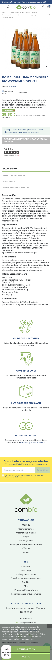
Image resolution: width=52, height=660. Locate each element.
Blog (26, 586)
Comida (26, 525)
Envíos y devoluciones (26, 574)
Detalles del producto (16, 175)
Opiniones (9, 181)
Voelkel (12, 86)
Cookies (26, 582)
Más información (10, 642)
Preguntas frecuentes (16, 187)
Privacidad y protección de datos (26, 578)
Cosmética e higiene (26, 533)
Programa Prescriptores (26, 590)
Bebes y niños (26, 540)
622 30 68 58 (26, 612)
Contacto (26, 566)
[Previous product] (48, 15)
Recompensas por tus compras (26, 594)
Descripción (10, 169)
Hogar (26, 536)
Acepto (26, 656)
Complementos (26, 529)
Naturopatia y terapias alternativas (26, 544)
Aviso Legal (26, 475)
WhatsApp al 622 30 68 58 (32, 442)
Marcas (26, 552)
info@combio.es (28, 622)
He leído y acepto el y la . (24, 476)
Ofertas (26, 548)
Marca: (5, 86)
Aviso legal (26, 570)
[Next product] (49, 15)
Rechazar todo (26, 649)
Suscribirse (42, 470)
